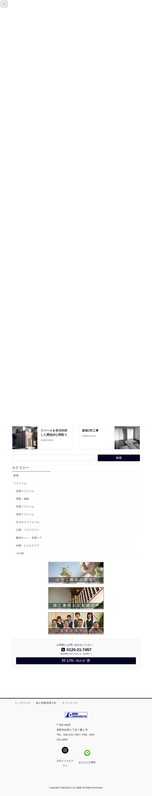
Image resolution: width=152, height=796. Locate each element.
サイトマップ (69, 702)
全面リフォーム (25, 491)
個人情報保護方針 (46, 702)
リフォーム (19, 483)
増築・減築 (22, 498)
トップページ (22, 702)
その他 (20, 553)
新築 (16, 475)
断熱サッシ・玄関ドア (29, 537)
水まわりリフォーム (27, 522)
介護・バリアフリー (27, 529)
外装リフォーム (25, 506)
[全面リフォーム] (127, 435)
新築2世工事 (90, 430)
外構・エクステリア (27, 545)
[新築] (24, 435)
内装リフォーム (25, 514)
